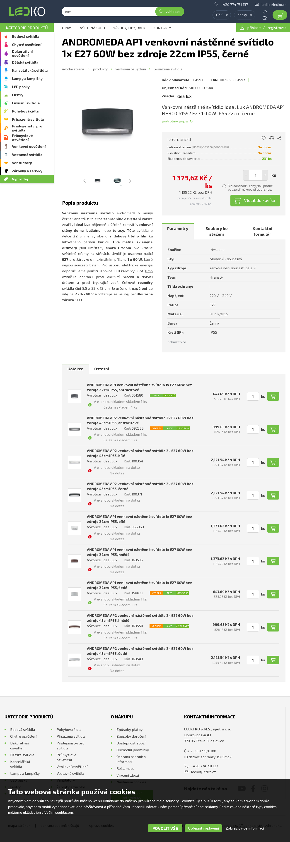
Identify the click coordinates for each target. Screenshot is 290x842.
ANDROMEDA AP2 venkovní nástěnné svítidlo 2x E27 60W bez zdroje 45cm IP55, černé (140, 486)
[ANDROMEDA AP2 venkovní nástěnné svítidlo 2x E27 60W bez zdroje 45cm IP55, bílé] (74, 462)
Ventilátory (22, 162)
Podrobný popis (175, 121)
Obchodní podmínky (132, 750)
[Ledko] (27, 11)
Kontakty (162, 28)
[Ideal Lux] (184, 96)
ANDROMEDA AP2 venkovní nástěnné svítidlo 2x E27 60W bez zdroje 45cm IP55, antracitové (140, 420)
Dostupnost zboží (130, 743)
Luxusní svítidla (26, 103)
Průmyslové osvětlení (22, 137)
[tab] (178, 231)
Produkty (100, 69)
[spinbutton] (255, 175)
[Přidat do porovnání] (272, 138)
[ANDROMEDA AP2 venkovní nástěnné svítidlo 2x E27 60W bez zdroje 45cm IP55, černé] (74, 495)
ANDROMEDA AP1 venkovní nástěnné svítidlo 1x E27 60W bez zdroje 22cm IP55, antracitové (139, 387)
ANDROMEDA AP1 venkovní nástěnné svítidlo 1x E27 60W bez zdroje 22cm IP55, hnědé (139, 552)
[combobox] (222, 14)
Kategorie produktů (27, 27)
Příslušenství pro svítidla (27, 128)
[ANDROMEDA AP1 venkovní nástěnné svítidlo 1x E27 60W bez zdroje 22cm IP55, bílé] (74, 528)
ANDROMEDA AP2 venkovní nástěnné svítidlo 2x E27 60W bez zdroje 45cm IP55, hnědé (140, 617)
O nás (67, 28)
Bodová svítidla (25, 36)
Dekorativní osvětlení (22, 53)
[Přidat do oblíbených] (264, 138)
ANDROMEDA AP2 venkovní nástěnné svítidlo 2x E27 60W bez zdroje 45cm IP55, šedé (140, 650)
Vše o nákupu (92, 28)
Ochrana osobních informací (131, 759)
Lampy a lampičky (27, 78)
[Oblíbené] (268, 12)
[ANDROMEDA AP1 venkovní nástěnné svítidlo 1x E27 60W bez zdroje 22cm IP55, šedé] (74, 594)
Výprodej (20, 179)
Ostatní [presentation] (101, 368)
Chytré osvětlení (26, 44)
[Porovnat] (268, 18)
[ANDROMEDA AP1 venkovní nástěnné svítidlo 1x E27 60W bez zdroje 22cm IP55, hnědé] (74, 561)
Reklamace (125, 768)
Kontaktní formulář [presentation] (262, 231)
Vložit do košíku (259, 200)
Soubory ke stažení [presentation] (216, 231)
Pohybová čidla (25, 111)
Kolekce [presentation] (75, 368)
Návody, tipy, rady (129, 28)
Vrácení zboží (127, 775)
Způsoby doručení (131, 736)
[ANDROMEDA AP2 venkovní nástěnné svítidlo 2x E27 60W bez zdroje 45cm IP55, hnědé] (74, 627)
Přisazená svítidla (28, 119)
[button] (265, 175)
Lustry (17, 95)
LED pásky (21, 86)
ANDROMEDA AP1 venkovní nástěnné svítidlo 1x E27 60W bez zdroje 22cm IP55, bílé (139, 519)
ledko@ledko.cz (274, 4)
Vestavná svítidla (27, 154)
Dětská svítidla (25, 62)
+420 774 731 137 (234, 4)
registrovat (277, 27)
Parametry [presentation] (177, 228)
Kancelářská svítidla (30, 70)
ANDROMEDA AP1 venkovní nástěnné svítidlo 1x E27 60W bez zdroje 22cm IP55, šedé (139, 585)
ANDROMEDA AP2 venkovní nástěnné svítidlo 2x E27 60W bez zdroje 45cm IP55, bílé (140, 453)
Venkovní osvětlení (29, 146)
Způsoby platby (129, 729)
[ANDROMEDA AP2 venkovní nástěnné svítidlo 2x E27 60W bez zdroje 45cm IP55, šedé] (74, 660)
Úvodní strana (73, 69)
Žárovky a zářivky (27, 171)
